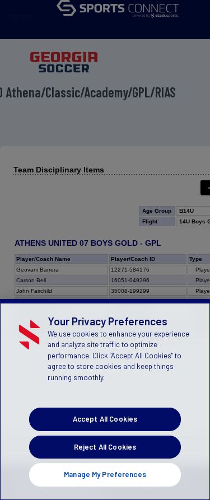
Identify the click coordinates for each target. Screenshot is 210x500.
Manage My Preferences (105, 474)
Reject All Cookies (105, 446)
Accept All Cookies (105, 418)
